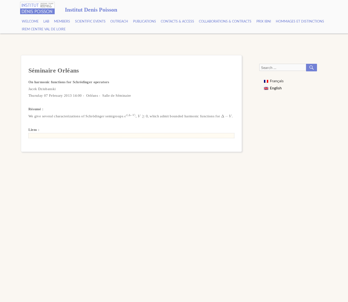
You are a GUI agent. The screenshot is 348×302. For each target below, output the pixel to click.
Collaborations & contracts (225, 21)
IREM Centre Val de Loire (44, 29)
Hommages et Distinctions (300, 21)
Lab (46, 21)
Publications (144, 21)
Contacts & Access (177, 21)
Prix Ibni (263, 21)
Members (62, 21)
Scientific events (90, 21)
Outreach (119, 21)
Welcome (30, 21)
